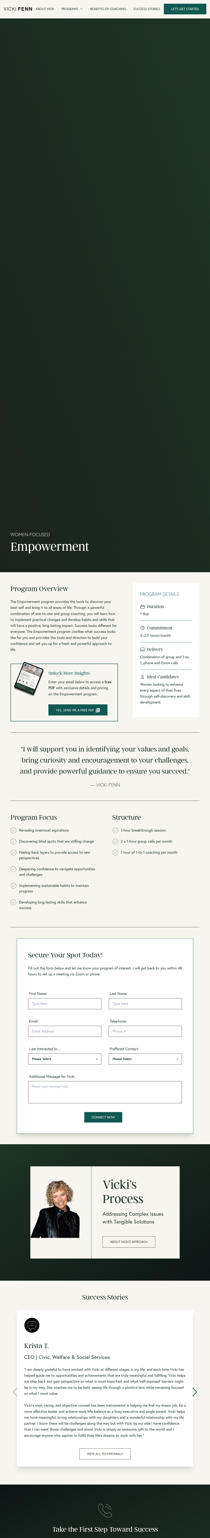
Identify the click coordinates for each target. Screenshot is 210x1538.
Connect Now (103, 1117)
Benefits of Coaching (108, 9)
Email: (33, 1021)
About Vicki (45, 9)
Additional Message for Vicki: (52, 1076)
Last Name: (119, 993)
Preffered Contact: (124, 1049)
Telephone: (118, 1021)
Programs (70, 9)
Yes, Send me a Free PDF (75, 710)
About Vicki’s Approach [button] (129, 1242)
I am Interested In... (44, 1049)
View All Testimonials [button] (105, 1454)
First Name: (38, 993)
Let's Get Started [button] (185, 9)
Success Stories (146, 9)
